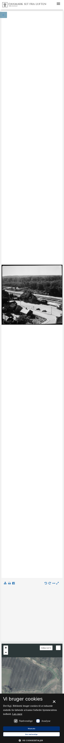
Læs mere (17, 714)
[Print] (10, 583)
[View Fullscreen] (58, 647)
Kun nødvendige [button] (31, 734)
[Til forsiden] (23, 4)
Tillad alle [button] (31, 729)
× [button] (54, 703)
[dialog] (32, 718)
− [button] (6, 652)
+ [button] (6, 648)
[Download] (6, 583)
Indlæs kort (45, 648)
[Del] (14, 583)
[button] (32, 740)
